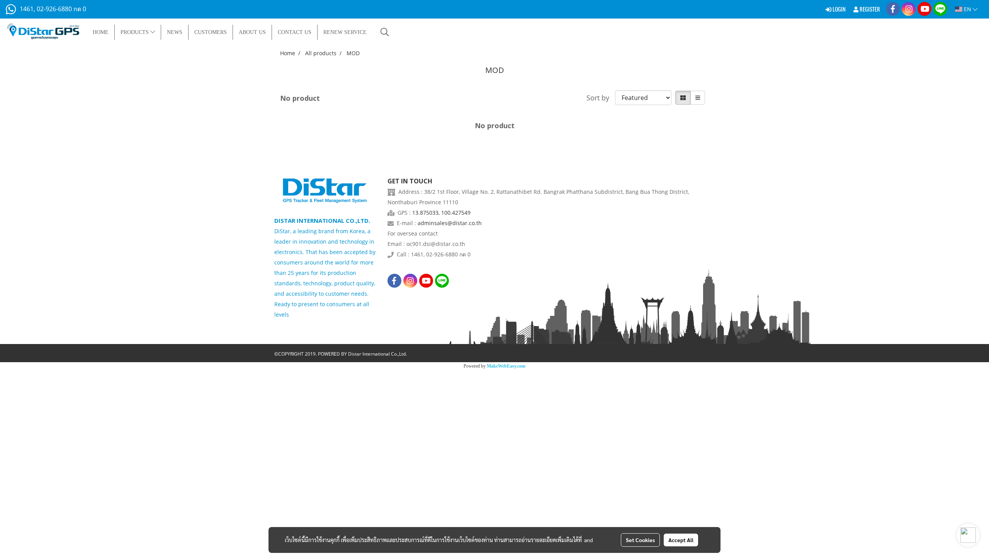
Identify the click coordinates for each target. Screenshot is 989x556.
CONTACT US (294, 32)
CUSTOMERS (210, 32)
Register (869, 9)
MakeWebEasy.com (506, 366)
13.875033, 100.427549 (441, 212)
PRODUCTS (135, 32)
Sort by (600, 97)
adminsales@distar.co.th (450, 223)
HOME (101, 32)
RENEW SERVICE (345, 32)
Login (838, 9)
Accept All (680, 539)
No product (300, 98)
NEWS (174, 32)
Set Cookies (640, 539)
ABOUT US (252, 32)
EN (967, 9)
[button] (384, 32)
